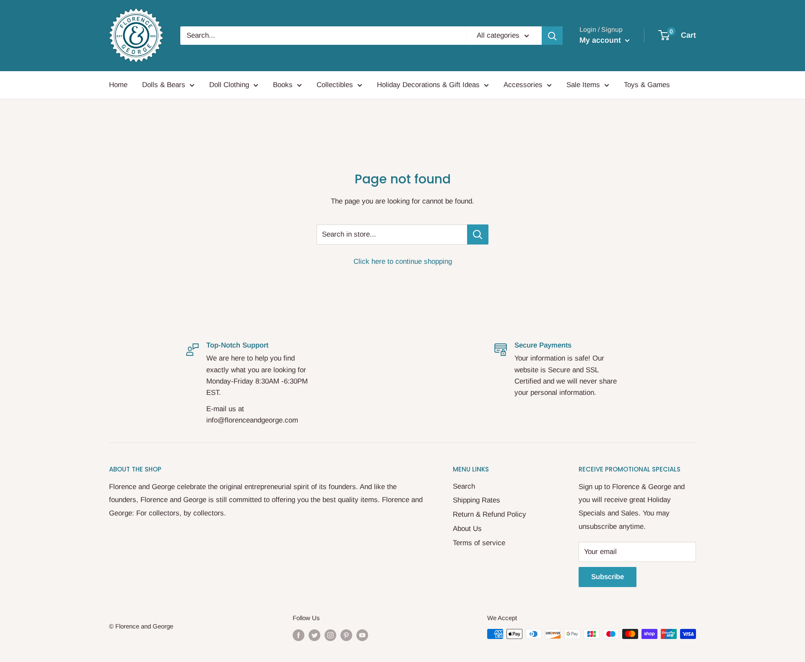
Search (464, 486)
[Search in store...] (477, 234)
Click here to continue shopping (402, 261)
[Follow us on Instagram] (330, 635)
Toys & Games (647, 85)
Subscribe (607, 577)
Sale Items (583, 85)
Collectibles (335, 85)
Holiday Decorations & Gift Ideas (428, 85)
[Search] (552, 35)
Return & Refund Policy (489, 514)
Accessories (523, 85)
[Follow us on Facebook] (298, 635)
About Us (467, 529)
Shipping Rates (476, 500)
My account (601, 40)
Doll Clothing (229, 85)
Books (283, 85)
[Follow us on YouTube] (362, 635)
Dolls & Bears (163, 85)
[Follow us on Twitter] (314, 635)
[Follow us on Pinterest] (346, 635)
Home (118, 85)
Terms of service (479, 543)
